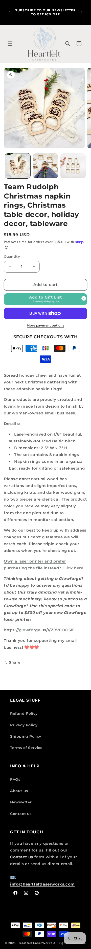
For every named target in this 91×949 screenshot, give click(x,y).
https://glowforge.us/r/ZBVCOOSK (39, 630)
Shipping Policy (25, 736)
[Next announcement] (81, 12)
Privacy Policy (23, 725)
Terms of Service (26, 747)
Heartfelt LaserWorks (34, 943)
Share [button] (14, 662)
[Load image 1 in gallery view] (17, 166)
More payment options (45, 325)
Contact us (21, 813)
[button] (10, 43)
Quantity (12, 256)
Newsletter (21, 802)
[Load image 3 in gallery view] (73, 166)
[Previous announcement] (9, 12)
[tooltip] (83, 298)
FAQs (15, 779)
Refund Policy (24, 713)
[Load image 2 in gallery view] (45, 166)
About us (19, 791)
